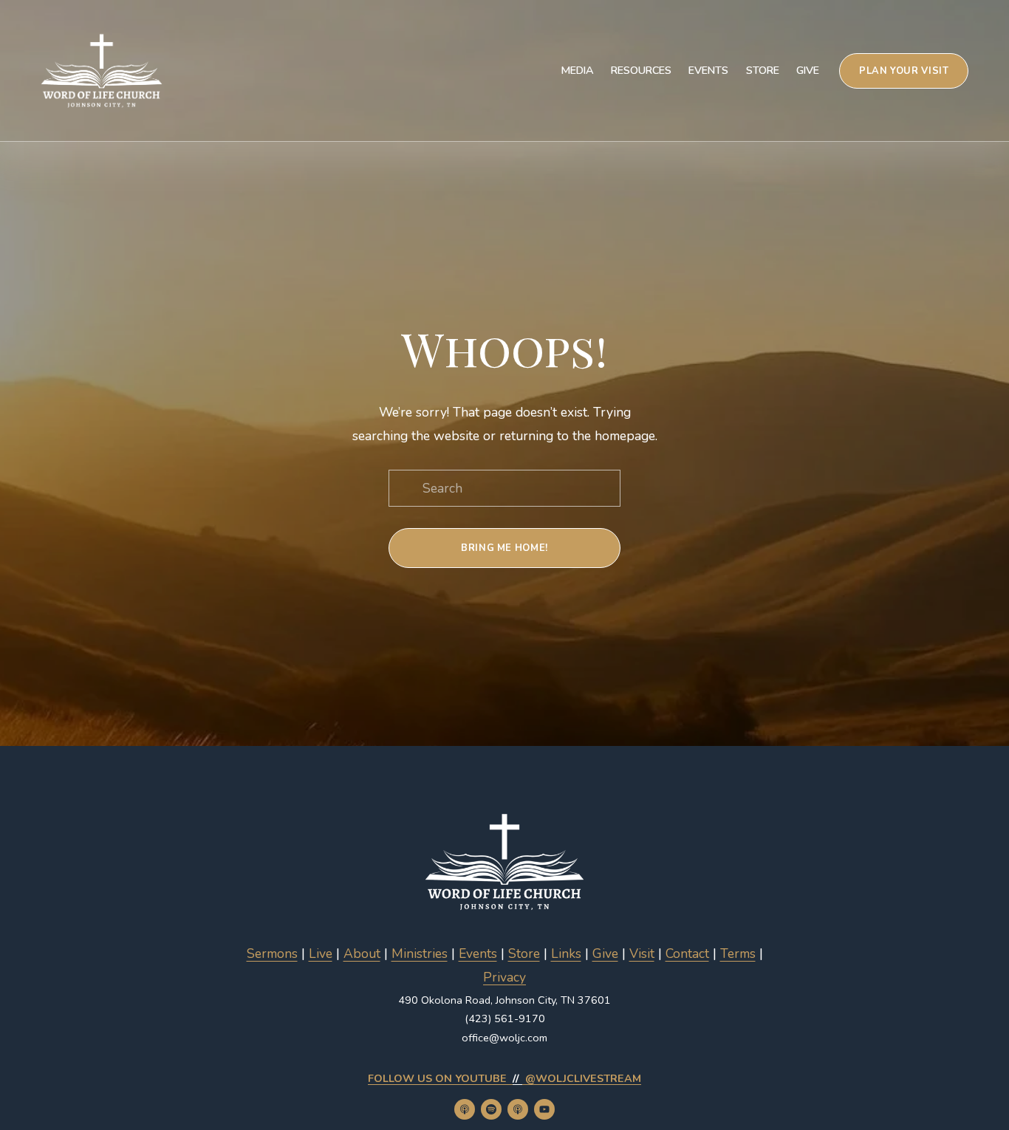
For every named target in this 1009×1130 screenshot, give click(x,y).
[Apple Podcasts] (464, 1109)
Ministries (419, 953)
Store (762, 70)
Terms (738, 953)
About (361, 953)
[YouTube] (544, 1109)
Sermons (272, 953)
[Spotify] (491, 1109)
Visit (641, 953)
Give (807, 70)
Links (566, 953)
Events (708, 70)
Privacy (504, 977)
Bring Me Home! (504, 548)
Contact (687, 953)
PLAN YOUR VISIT (904, 71)
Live (320, 953)
